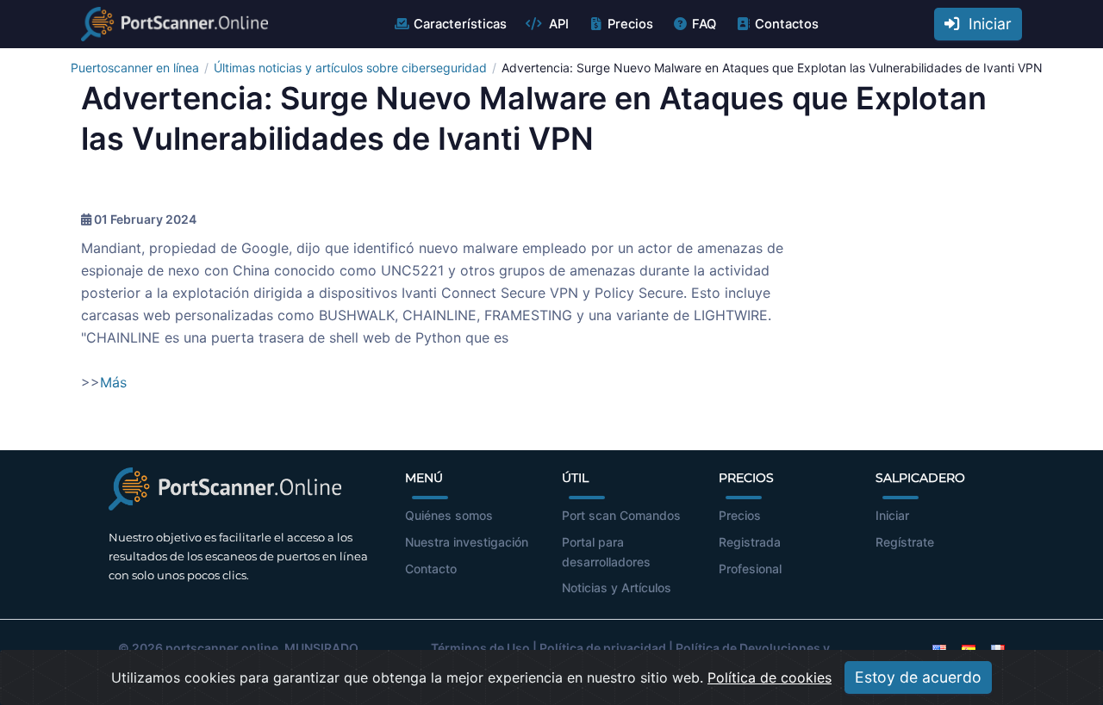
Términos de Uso (480, 647)
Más (113, 382)
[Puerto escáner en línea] (174, 24)
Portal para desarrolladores (606, 552)
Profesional (750, 568)
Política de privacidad (602, 647)
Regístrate (905, 542)
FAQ (704, 24)
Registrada (750, 542)
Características (460, 24)
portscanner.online (221, 647)
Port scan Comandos (621, 515)
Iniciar (986, 24)
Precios (630, 24)
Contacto (431, 568)
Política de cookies (769, 677)
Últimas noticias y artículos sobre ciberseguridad (350, 67)
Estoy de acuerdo (918, 677)
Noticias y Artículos (616, 587)
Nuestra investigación (466, 542)
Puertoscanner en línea (135, 67)
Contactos (787, 24)
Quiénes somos (449, 515)
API (557, 24)
